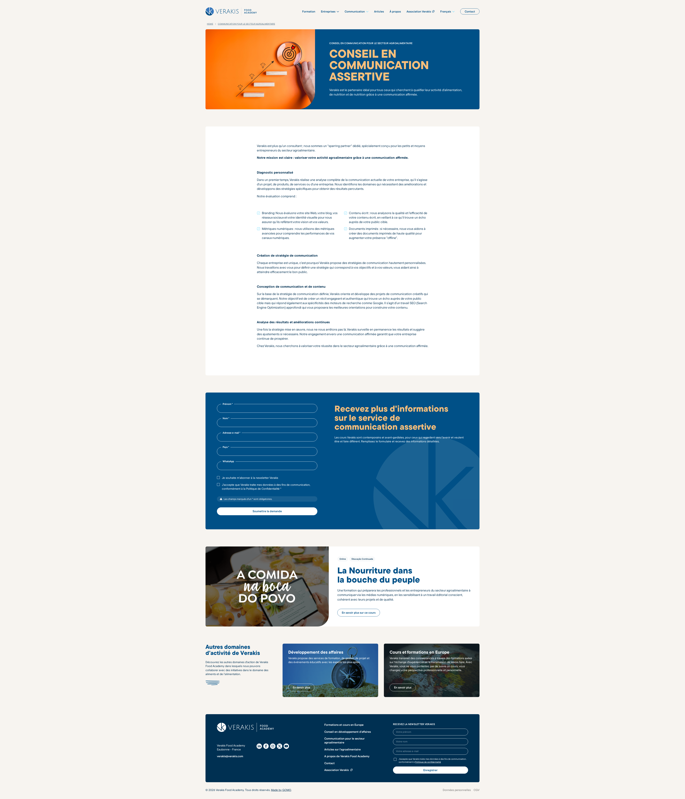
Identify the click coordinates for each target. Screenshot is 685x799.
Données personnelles (457, 790)
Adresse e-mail (231, 432)
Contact (329, 763)
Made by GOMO (281, 790)
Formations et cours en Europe (344, 724)
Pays (226, 447)
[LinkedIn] (259, 746)
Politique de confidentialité (428, 762)
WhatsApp (228, 461)
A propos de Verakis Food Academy (346, 756)
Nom (226, 418)
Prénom (228, 404)
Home (210, 24)
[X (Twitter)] (279, 746)
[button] (329, 11)
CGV (477, 790)
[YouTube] (286, 746)
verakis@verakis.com (230, 756)
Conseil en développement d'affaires (347, 731)
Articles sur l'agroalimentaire (342, 749)
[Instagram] (272, 746)
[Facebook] (266, 746)
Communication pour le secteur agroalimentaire (246, 24)
